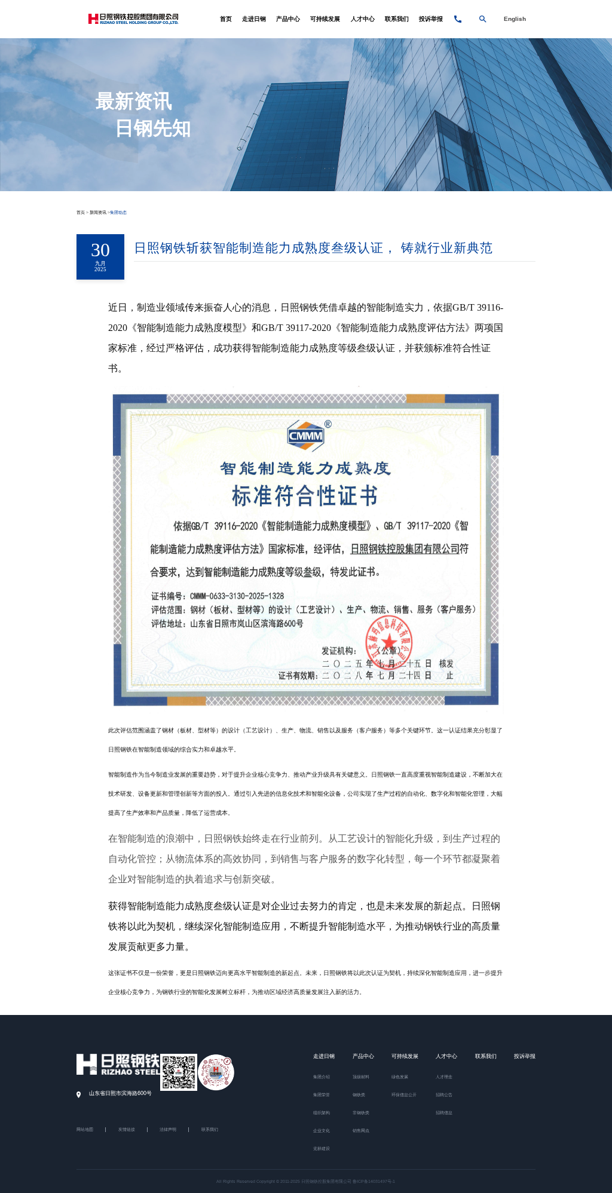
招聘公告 (444, 1094)
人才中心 (363, 19)
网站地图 (84, 1129)
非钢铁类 (361, 1112)
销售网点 (361, 1130)
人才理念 (444, 1076)
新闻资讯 (98, 212)
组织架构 (321, 1112)
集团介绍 (321, 1076)
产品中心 (288, 19)
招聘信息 (444, 1112)
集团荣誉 (321, 1094)
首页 (226, 19)
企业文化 (321, 1130)
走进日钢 (254, 19)
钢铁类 (359, 1094)
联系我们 (397, 19)
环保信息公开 (404, 1094)
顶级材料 (361, 1076)
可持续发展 (325, 19)
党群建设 (321, 1148)
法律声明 (168, 1129)
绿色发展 (399, 1076)
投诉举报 (431, 19)
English (515, 19)
